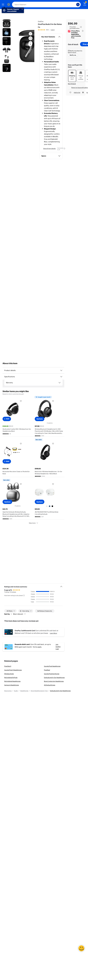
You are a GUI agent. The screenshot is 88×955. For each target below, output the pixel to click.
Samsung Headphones (11, 685)
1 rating (53, 29)
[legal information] (81, 27)
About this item (10, 363)
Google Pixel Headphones (52, 666)
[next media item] (30, 44)
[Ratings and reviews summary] (61, 585)
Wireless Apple (9, 674)
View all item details (49, 148)
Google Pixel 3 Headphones (13, 670)
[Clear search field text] (75, 4)
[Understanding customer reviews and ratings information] (24, 595)
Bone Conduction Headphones (54, 681)
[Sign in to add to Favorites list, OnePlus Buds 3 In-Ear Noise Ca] (30, 38)
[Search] (78, 4)
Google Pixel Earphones (51, 674)
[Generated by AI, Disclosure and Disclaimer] (64, 148)
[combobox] (46, 4)
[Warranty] (59, 382)
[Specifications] (61, 376)
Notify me (73, 55)
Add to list (77, 92)
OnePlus (40, 21)
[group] (46, 30)
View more (32, 523)
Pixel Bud (47, 670)
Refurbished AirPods (10, 677)
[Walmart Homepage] (8, 4)
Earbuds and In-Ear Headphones (54, 677)
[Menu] (3, 4)
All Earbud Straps (49, 685)
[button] (26, 46)
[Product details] (61, 370)
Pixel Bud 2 (7, 666)
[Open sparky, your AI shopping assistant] (81, 948)
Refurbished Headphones (12, 681)
